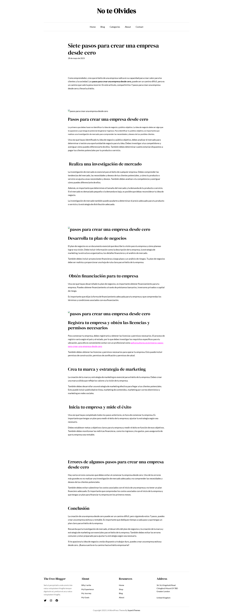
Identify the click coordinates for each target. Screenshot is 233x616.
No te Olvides (116, 10)
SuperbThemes (134, 610)
